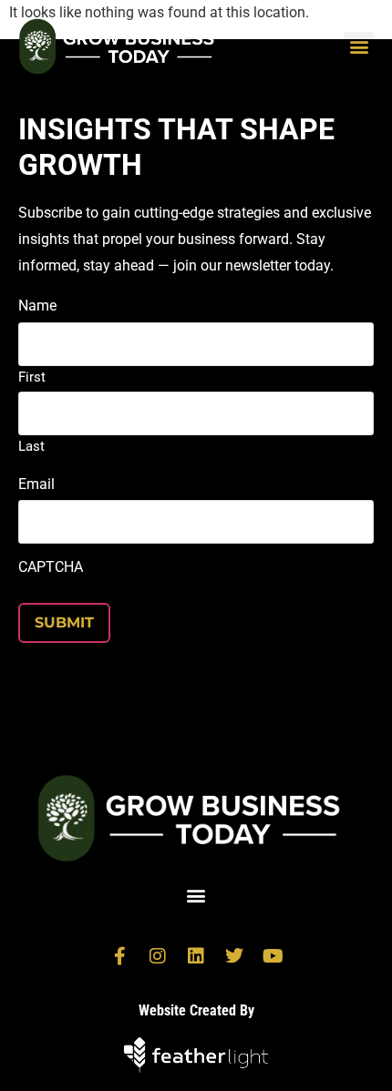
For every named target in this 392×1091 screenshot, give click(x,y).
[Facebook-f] (119, 956)
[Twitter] (234, 956)
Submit (64, 622)
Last (31, 446)
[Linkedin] (196, 956)
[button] (359, 47)
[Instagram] (158, 956)
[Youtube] (272, 956)
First (32, 376)
